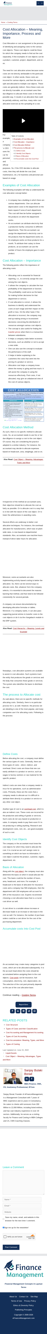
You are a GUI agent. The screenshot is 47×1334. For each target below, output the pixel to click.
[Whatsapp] (35, 1011)
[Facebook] (12, 1011)
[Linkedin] (18, 1011)
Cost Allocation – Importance (24, 142)
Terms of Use (16, 1301)
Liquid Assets (11, 1053)
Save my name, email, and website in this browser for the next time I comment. (22, 1219)
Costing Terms (29, 995)
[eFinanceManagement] (7, 3)
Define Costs (20, 151)
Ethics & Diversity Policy (23, 1305)
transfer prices (14, 332)
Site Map (34, 1297)
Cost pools (14, 978)
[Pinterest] (23, 1011)
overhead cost (30, 809)
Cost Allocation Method (22, 145)
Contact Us (23, 1297)
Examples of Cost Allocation (24, 139)
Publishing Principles (23, 1310)
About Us (13, 1297)
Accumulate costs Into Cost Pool (27, 159)
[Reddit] (29, 1011)
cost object (19, 871)
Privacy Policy (30, 1301)
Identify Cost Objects (23, 153)
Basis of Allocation (22, 156)
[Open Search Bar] (38, 3)
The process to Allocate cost (24, 148)
